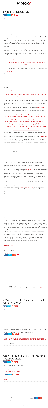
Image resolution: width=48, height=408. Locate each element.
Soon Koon (9, 253)
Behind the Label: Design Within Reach (11, 248)
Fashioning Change (10, 360)
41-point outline (29, 169)
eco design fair (28, 338)
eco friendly (33, 338)
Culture (4, 298)
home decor (13, 259)
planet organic (12, 339)
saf (26, 339)
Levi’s (32, 238)
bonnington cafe (23, 338)
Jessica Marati (9, 13)
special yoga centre (30, 339)
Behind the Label (42, 287)
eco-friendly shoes (38, 338)
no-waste (27, 259)
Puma (36, 238)
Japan (16, 259)
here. (15, 250)
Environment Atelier (8, 190)
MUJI (14, 36)
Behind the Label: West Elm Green (10, 245)
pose (16, 339)
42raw (15, 338)
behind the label (8, 259)
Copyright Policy (12, 400)
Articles (15, 188)
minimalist (7, 36)
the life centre (36, 339)
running (24, 339)
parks (5, 339)
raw (17, 339)
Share (5, 15)
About (12, 395)
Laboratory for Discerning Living (26, 187)
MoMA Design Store (9, 71)
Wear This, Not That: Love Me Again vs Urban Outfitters (24, 357)
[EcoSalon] (24, 3)
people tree (8, 339)
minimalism (19, 259)
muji (25, 259)
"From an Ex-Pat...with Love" (10, 338)
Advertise (12, 397)
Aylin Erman (12, 343)
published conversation (13, 108)
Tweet (10, 15)
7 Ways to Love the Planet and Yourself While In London (24, 301)
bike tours (18, 338)
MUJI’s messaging (8, 90)
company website (23, 54)
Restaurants (21, 339)
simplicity (31, 259)
